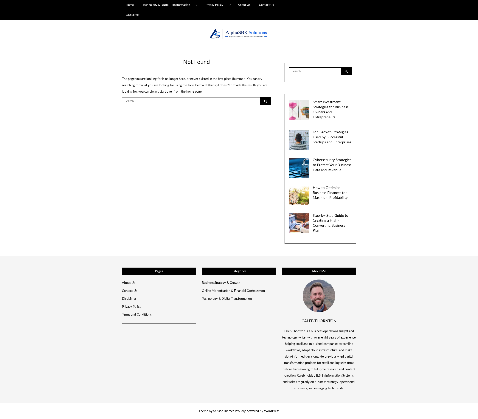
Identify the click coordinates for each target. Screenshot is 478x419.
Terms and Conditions (137, 314)
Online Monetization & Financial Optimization (233, 290)
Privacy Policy (214, 4)
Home (130, 4)
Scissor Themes (223, 411)
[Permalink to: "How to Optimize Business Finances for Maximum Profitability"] (299, 195)
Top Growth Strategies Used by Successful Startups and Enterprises (332, 137)
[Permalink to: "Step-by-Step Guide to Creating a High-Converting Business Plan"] (299, 223)
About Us (244, 4)
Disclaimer (133, 14)
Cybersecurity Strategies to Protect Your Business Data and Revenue (332, 165)
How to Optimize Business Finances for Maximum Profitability (330, 193)
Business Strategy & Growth (221, 282)
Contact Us (266, 4)
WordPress (271, 411)
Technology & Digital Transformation (166, 4)
